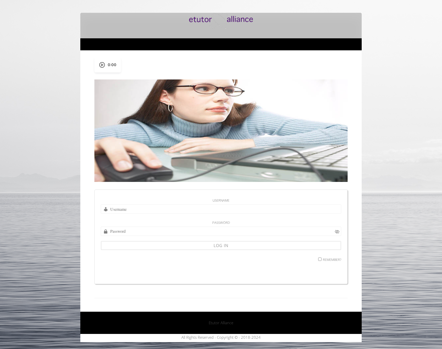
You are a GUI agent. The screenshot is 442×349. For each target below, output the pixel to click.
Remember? (332, 259)
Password (221, 222)
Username (221, 200)
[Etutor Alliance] (221, 26)
